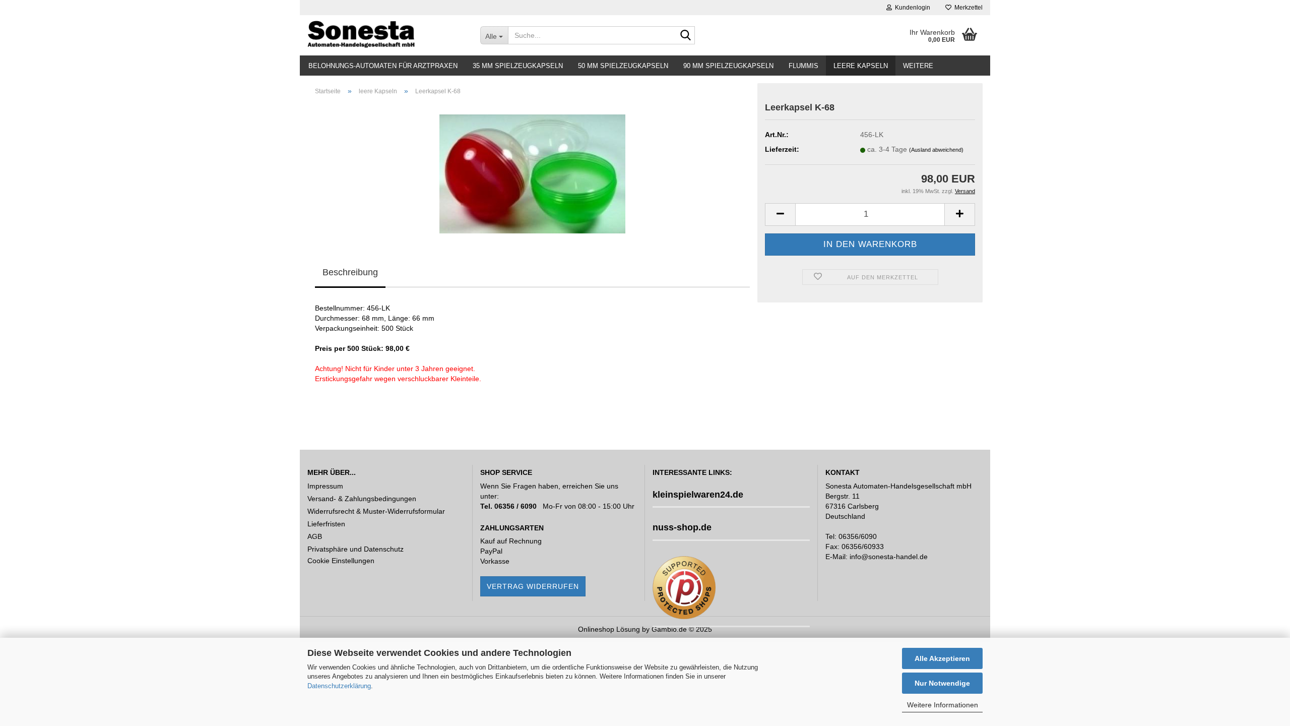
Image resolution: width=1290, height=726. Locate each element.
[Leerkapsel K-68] (532, 168)
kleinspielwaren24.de (698, 495)
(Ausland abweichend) (936, 150)
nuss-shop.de (682, 527)
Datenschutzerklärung (339, 686)
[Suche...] (685, 36)
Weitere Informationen (942, 705)
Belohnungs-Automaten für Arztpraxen (383, 66)
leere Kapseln (860, 66)
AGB (314, 536)
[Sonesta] (386, 35)
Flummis (803, 66)
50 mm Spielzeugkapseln (623, 66)
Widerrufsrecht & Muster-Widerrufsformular (376, 511)
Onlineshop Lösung (609, 629)
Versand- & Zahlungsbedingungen (361, 499)
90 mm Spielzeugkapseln (728, 66)
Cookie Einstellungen (340, 561)
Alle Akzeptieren (942, 658)
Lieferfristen (326, 524)
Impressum (325, 486)
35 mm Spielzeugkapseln (518, 66)
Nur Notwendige (942, 683)
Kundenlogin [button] (911, 7)
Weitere (918, 66)
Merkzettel (967, 7)
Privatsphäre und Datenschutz (355, 549)
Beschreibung (350, 272)
